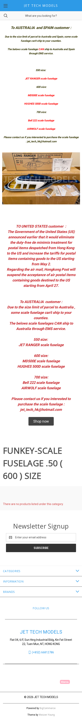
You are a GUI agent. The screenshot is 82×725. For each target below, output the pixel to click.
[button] (41, 421)
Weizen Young (47, 714)
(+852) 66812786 (43, 652)
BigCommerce (48, 708)
